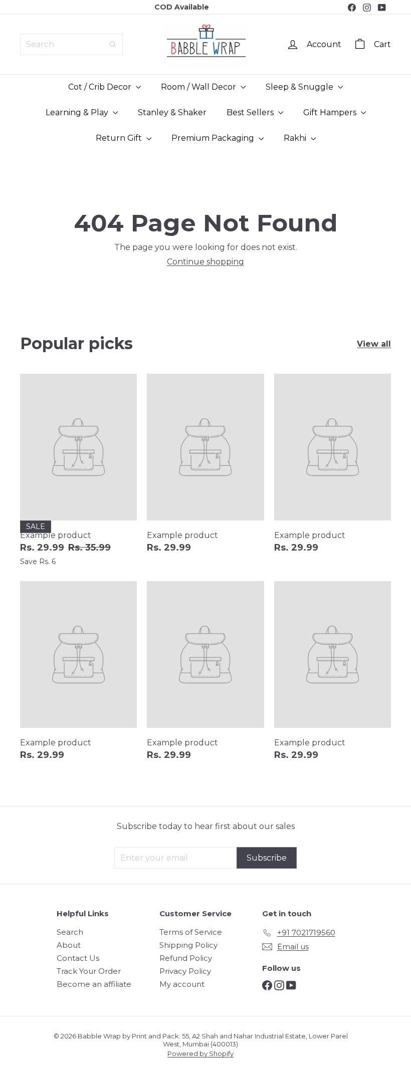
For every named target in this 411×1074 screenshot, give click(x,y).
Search (70, 932)
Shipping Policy (188, 945)
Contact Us (78, 958)
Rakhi (296, 138)
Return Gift (120, 138)
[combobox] (71, 44)
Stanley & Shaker (172, 112)
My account (181, 984)
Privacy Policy (185, 971)
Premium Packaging (213, 138)
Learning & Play (78, 112)
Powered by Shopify (200, 1053)
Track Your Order (89, 971)
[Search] (113, 44)
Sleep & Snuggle (300, 87)
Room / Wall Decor (199, 87)
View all (374, 344)
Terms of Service (190, 932)
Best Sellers (251, 112)
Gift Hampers (330, 112)
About (69, 945)
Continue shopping (205, 261)
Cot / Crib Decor (100, 87)
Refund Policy (185, 958)
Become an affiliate (94, 984)
